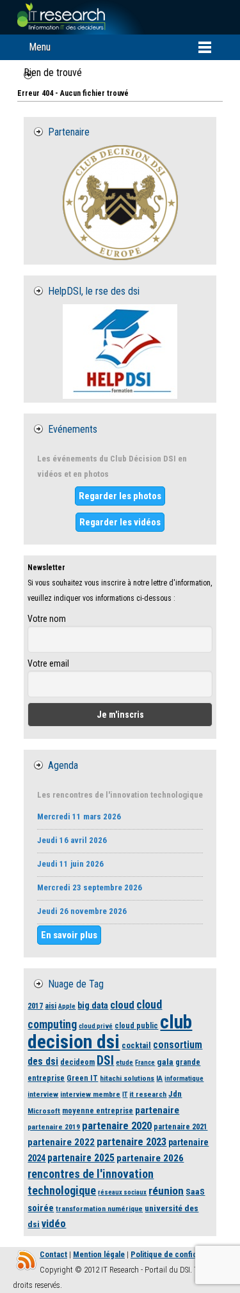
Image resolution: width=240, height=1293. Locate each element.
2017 (35, 1005)
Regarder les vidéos (120, 522)
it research (147, 1094)
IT (124, 1094)
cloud (122, 1005)
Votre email (48, 663)
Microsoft (44, 1110)
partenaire (157, 1110)
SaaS (195, 1191)
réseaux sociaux (122, 1192)
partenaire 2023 (131, 1142)
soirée (41, 1208)
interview (43, 1094)
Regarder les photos (120, 496)
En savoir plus (69, 935)
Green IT (82, 1078)
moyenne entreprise (97, 1110)
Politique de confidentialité (178, 1254)
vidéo (54, 1224)
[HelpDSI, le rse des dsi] (120, 351)
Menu (40, 47)
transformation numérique (99, 1208)
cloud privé (96, 1026)
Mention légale (99, 1254)
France (145, 1062)
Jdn (175, 1094)
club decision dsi (110, 1032)
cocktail (136, 1045)
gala (165, 1062)
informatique (184, 1078)
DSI (105, 1060)
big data (92, 1005)
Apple (67, 1006)
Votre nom (47, 619)
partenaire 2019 (54, 1126)
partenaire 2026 (150, 1158)
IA (159, 1078)
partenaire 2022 (61, 1142)
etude (124, 1062)
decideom (77, 1062)
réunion (166, 1190)
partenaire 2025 (81, 1158)
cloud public (136, 1025)
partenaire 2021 (180, 1126)
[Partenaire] (120, 202)
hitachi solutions (127, 1078)
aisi (50, 1005)
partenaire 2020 (117, 1126)
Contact (53, 1254)
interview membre (90, 1094)
